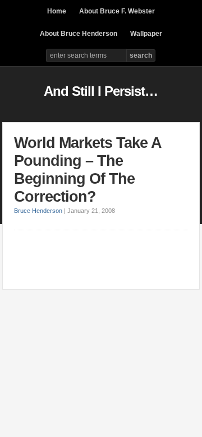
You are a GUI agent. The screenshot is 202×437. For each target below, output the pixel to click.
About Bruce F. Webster (117, 11)
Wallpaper (146, 34)
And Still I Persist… (101, 91)
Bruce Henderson (38, 210)
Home (56, 11)
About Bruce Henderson (78, 34)
